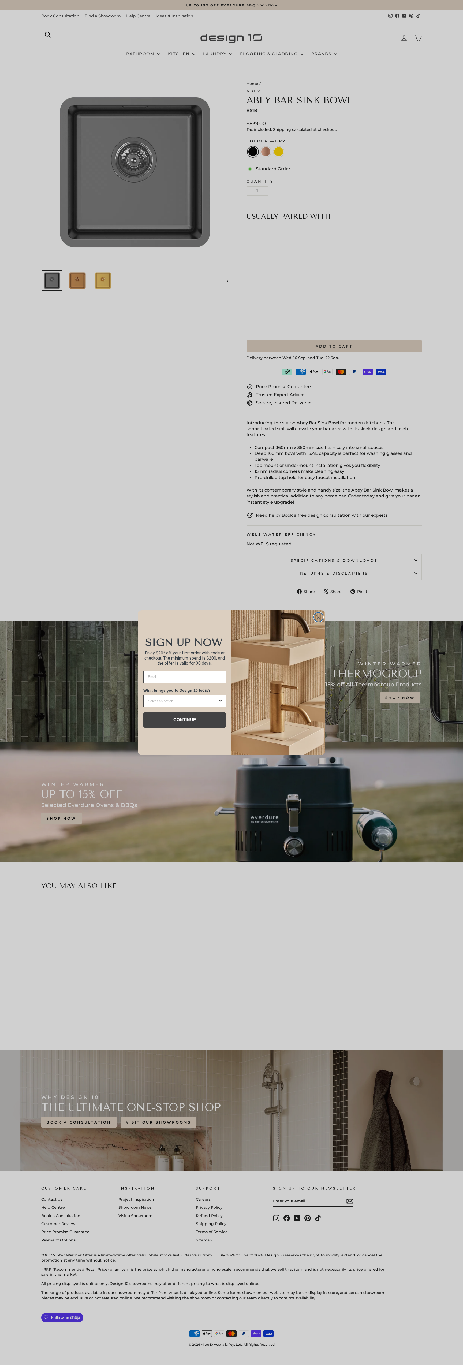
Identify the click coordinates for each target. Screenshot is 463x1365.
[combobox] (183, 701)
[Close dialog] (318, 617)
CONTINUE (184, 719)
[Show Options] (220, 701)
